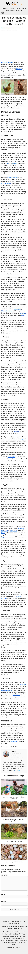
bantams (19, 69)
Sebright (14, 163)
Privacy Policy (14, 926)
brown (3, 533)
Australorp (23, 313)
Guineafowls (10, 11)
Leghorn (3, 537)
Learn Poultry (4, 28)
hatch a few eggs (6, 690)
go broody (23, 684)
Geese (18, 9)
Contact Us (18, 928)
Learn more (16, 770)
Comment (4, 875)
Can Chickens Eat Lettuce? (14, 841)
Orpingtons (17, 309)
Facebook (18, 948)
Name (3, 894)
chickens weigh (12, 177)
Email (3, 901)
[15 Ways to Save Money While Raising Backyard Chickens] (14, 817)
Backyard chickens (7, 62)
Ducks (12, 9)
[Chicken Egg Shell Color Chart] (14, 859)
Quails (24, 9)
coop (21, 439)
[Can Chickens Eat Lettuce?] (14, 839)
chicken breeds (6, 183)
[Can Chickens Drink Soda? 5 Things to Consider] (14, 794)
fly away (16, 431)
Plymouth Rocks (6, 311)
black (22, 315)
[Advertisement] (14, 46)
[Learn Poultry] (14, 5)
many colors (13, 531)
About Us (5, 926)
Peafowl (19, 11)
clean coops (11, 457)
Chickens (5, 9)
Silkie (7, 163)
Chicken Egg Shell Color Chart (14, 862)
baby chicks (16, 695)
